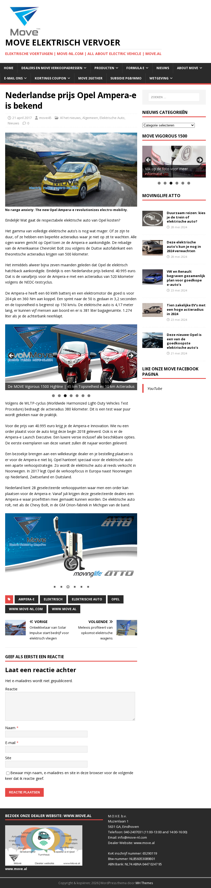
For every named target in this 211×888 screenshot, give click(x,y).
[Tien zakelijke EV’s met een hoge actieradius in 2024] (152, 313)
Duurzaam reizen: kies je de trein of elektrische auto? (186, 217)
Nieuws (162, 68)
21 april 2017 (22, 117)
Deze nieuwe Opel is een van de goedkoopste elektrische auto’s (184, 341)
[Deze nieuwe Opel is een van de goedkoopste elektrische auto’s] (152, 344)
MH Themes (144, 883)
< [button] (11, 356)
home (8, 68)
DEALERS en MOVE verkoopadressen (51, 68)
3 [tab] (65, 395)
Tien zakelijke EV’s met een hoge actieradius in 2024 (186, 309)
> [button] (131, 356)
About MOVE (187, 68)
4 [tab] (71, 395)
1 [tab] (53, 395)
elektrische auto (87, 599)
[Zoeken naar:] (174, 97)
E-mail (10, 742)
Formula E (135, 68)
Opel (115, 599)
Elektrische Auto (112, 117)
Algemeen (90, 117)
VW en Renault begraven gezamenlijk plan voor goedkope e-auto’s (186, 278)
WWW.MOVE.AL (64, 609)
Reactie (11, 688)
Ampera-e (26, 599)
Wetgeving (159, 78)
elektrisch (53, 599)
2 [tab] (59, 395)
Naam (10, 727)
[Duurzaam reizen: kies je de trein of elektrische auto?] (152, 223)
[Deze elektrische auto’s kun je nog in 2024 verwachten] (152, 252)
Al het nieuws (70, 117)
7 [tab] (88, 395)
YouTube (154, 388)
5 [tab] (77, 395)
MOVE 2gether (90, 78)
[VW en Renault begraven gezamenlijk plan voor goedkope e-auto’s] (152, 281)
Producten (104, 68)
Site (8, 757)
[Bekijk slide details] (71, 357)
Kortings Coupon (50, 78)
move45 (45, 117)
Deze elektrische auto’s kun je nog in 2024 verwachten (184, 246)
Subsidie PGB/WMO (126, 78)
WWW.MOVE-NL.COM (26, 609)
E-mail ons (13, 78)
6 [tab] (83, 395)
